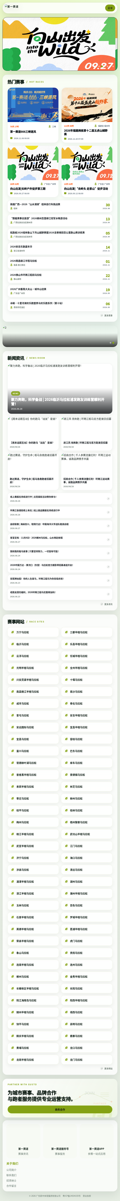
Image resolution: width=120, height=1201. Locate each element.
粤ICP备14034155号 (72, 1195)
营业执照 (87, 1195)
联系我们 (11, 1175)
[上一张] (9, 44)
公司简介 (11, 1170)
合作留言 (11, 1186)
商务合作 (60, 1109)
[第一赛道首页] (15, 8)
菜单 (110, 8)
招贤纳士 (11, 1180)
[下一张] (111, 44)
